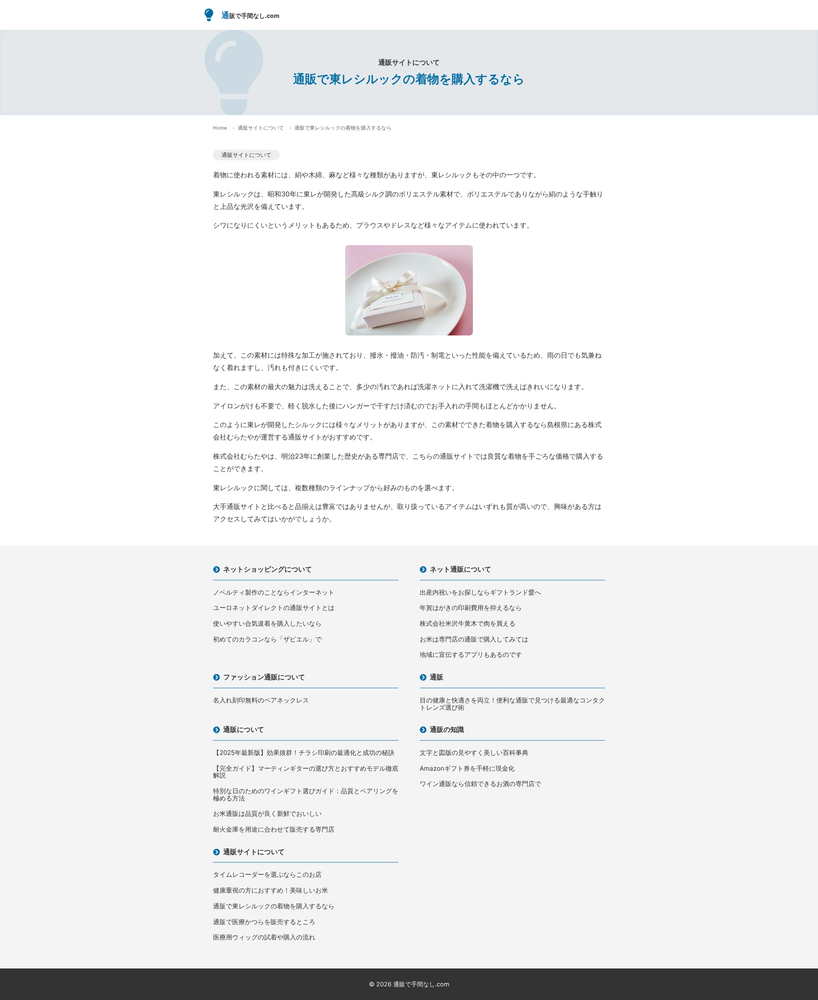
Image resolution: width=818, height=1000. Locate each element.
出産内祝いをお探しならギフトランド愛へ (480, 592)
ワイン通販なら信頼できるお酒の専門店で (480, 784)
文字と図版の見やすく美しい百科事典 (474, 753)
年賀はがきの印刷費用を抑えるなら (471, 608)
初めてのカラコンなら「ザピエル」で (267, 639)
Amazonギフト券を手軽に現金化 (467, 768)
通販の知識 (447, 729)
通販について (243, 729)
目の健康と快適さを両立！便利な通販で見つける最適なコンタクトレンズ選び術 (512, 704)
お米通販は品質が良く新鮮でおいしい (267, 814)
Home (220, 128)
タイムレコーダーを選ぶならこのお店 (267, 875)
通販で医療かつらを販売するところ (264, 922)
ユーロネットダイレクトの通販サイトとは (273, 608)
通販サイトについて (261, 128)
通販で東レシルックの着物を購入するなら (273, 906)
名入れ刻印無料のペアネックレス (261, 700)
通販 (437, 677)
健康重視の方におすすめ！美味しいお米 (270, 890)
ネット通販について (460, 569)
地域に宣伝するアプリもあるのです (471, 655)
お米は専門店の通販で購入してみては (474, 639)
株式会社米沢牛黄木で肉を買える (468, 623)
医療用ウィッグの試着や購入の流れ (264, 937)
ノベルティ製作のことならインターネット (273, 592)
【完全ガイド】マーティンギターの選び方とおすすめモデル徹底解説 (305, 772)
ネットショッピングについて (267, 569)
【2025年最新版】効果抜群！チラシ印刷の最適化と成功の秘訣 (304, 753)
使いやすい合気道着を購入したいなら (267, 623)
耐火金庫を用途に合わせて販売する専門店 (273, 829)
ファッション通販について (264, 677)
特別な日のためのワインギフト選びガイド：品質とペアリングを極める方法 (305, 795)
